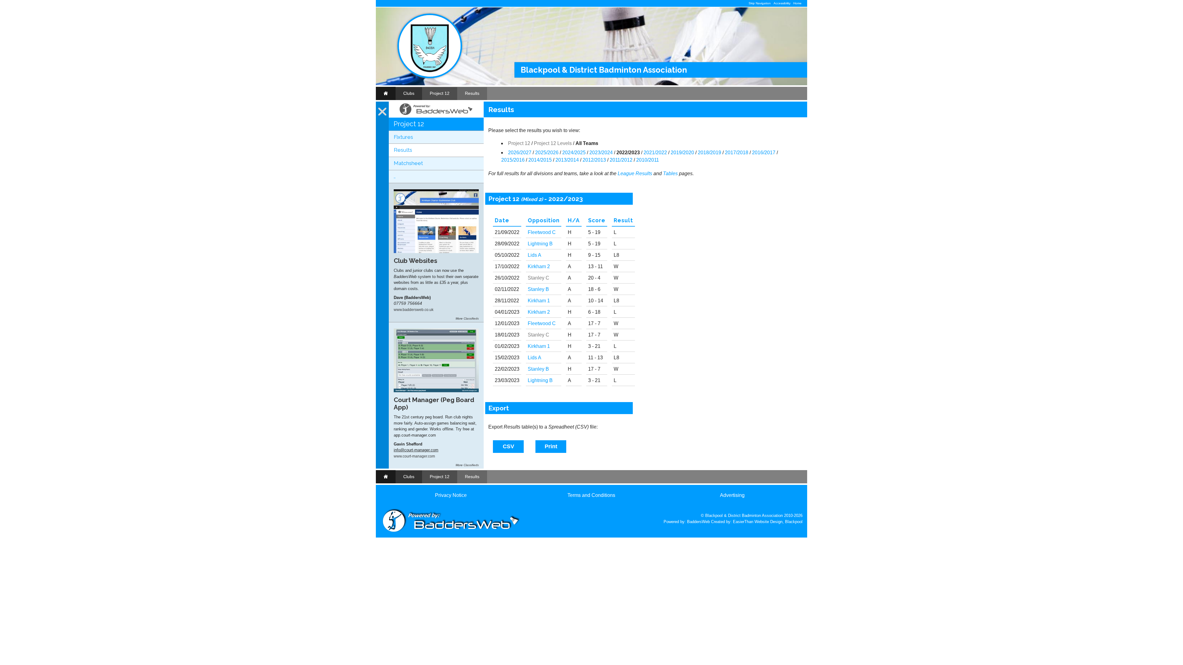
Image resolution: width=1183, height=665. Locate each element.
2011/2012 (621, 160)
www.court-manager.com (414, 456)
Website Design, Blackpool (778, 521)
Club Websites (415, 260)
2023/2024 (601, 152)
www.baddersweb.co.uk (413, 310)
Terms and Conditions (591, 495)
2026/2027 (519, 152)
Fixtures (403, 137)
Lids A (534, 255)
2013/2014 (567, 160)
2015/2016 (513, 160)
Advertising (732, 495)
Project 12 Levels (553, 143)
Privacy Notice (451, 495)
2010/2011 (647, 160)
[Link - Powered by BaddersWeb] (436, 115)
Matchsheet (408, 163)
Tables (670, 173)
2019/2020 (682, 152)
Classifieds (471, 318)
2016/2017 (763, 152)
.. (395, 176)
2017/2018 (736, 152)
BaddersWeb (698, 521)
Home (797, 3)
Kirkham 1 (539, 300)
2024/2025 (574, 152)
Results (472, 93)
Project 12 (439, 93)
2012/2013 (594, 160)
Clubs (408, 93)
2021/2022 (655, 152)
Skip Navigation (760, 3)
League (626, 173)
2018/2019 (709, 152)
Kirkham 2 (539, 266)
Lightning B (540, 243)
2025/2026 (547, 152)
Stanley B (538, 289)
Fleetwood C (542, 232)
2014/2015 (540, 160)
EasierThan (743, 521)
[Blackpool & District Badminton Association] (429, 77)
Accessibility (782, 3)
